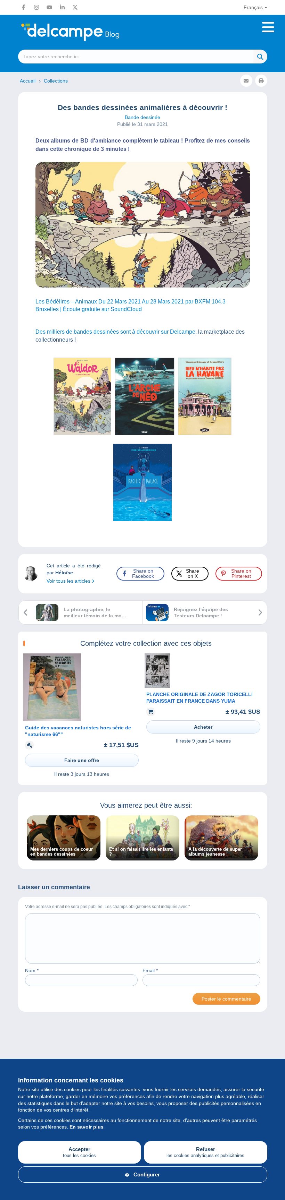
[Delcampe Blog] (86, 32)
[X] (75, 7)
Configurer (146, 1174)
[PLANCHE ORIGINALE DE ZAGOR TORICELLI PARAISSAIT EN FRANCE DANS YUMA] (157, 686)
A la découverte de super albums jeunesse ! (215, 852)
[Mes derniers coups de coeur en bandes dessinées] (63, 856)
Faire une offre (81, 760)
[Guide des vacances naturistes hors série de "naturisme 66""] (52, 719)
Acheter (203, 727)
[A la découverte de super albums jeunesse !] (221, 856)
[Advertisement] (142, 1049)
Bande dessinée (142, 117)
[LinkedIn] (62, 7)
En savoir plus (87, 1127)
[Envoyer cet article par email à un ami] (246, 81)
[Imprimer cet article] (261, 81)
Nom (32, 970)
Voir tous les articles (69, 581)
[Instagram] (36, 7)
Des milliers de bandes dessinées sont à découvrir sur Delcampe (115, 332)
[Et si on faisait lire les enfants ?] (142, 856)
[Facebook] (23, 7)
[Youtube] (49, 7)
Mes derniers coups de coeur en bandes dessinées (61, 852)
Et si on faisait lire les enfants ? (141, 852)
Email (150, 970)
